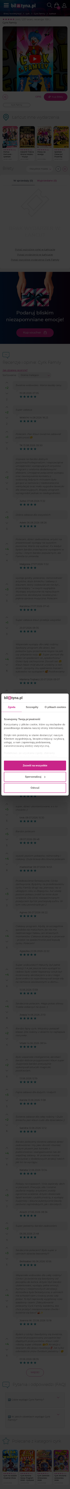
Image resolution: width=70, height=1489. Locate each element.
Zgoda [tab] (11, 707)
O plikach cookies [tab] (55, 707)
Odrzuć (35, 787)
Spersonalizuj (33, 776)
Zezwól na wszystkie (35, 765)
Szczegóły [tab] (32, 707)
